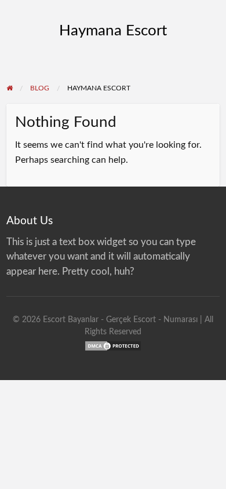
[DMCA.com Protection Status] (113, 345)
